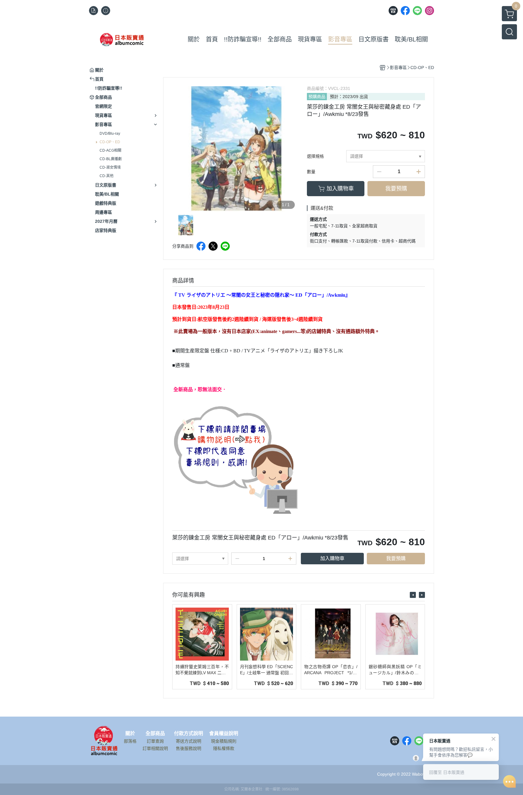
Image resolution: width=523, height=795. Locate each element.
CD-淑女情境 (110, 167)
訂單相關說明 (155, 748)
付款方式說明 (188, 733)
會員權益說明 (223, 733)
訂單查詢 (155, 741)
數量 (311, 171)
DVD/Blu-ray (110, 133)
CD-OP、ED (110, 142)
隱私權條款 (223, 748)
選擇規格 (315, 156)
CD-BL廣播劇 (111, 159)
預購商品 (316, 96)
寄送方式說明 (188, 741)
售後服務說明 (188, 748)
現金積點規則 (223, 741)
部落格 (130, 741)
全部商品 (155, 733)
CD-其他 (106, 176)
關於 (130, 733)
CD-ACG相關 (110, 150)
